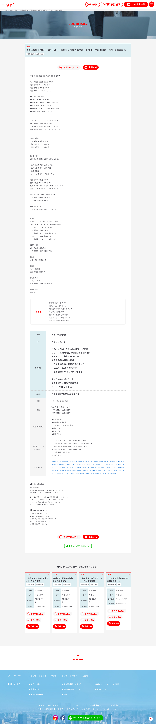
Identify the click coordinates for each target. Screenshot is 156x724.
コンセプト (39, 705)
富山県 (33, 676)
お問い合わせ (72, 709)
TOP (6, 10)
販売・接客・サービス (71, 689)
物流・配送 (35, 689)
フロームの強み (53, 705)
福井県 (54, 676)
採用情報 (114, 705)
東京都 (85, 676)
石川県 (43, 676)
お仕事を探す (13, 10)
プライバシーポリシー (90, 709)
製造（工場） (35, 684)
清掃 (65, 694)
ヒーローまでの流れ (72, 705)
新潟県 (64, 676)
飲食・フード (101, 689)
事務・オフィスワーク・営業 (107, 684)
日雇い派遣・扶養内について (95, 705)
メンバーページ (109, 709)
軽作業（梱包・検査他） (72, 684)
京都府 (74, 676)
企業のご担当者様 (45, 709)
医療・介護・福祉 (37, 694)
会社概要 (60, 709)
